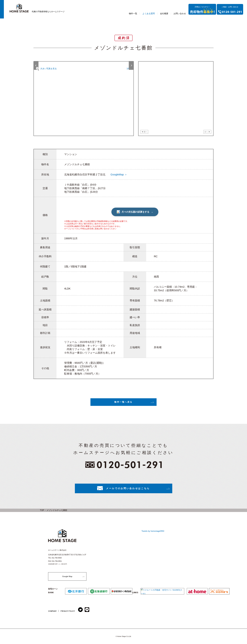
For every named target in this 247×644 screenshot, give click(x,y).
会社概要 (164, 13)
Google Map (67, 576)
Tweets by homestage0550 (153, 531)
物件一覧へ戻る (123, 402)
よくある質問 (148, 13)
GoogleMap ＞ (119, 174)
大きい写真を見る (48, 68)
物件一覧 (133, 13)
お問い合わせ (180, 13)
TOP (42, 510)
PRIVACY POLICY (68, 611)
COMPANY (52, 611)
